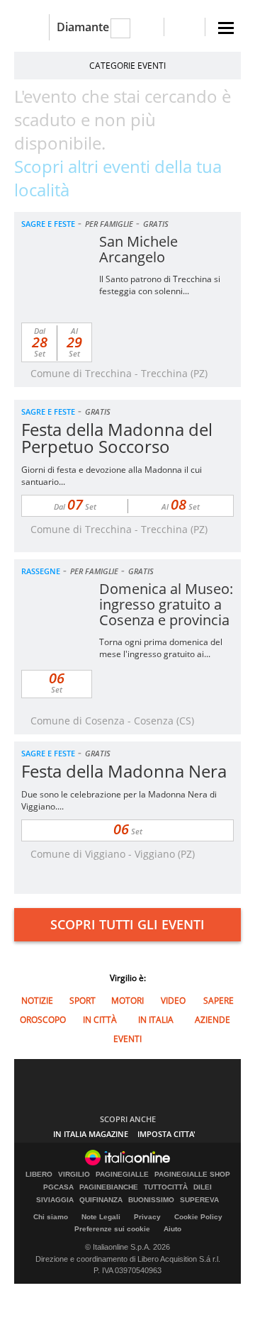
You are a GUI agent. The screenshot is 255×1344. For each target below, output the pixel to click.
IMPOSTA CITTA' (166, 1134)
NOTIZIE (37, 1001)
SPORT (82, 1001)
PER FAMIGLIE (109, 223)
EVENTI (127, 1039)
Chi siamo (50, 1217)
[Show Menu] (226, 28)
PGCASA (58, 1187)
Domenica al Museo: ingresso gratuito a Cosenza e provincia (166, 604)
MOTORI (127, 1001)
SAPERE (218, 1001)
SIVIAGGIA (55, 1200)
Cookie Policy (198, 1217)
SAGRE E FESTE (48, 223)
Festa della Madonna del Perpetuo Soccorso (116, 438)
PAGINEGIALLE (122, 1174)
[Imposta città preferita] (31, 27)
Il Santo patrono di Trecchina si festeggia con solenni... (159, 285)
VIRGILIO (74, 1174)
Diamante (83, 27)
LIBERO (39, 1174)
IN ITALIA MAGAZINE (90, 1134)
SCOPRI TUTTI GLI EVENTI (127, 924)
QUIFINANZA (101, 1200)
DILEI (202, 1187)
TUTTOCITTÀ (166, 1187)
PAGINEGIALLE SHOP (192, 1174)
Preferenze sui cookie (112, 1229)
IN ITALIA (156, 1020)
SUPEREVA (199, 1200)
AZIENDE (212, 1020)
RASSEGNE (40, 571)
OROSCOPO (43, 1020)
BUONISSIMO (151, 1200)
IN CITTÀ (100, 1020)
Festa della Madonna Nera (124, 771)
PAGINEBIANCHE (108, 1187)
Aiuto (172, 1229)
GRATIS (156, 223)
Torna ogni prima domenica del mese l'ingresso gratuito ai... (160, 648)
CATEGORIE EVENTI (127, 66)
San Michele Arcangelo (138, 249)
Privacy (147, 1217)
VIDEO (173, 1001)
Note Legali (100, 1217)
